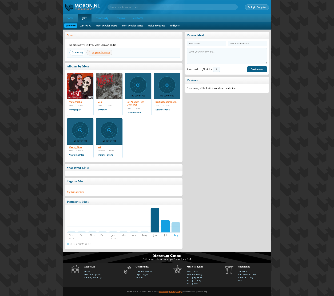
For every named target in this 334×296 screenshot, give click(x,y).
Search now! (192, 271)
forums (121, 18)
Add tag (79, 52)
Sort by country (194, 280)
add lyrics (175, 25)
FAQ (240, 280)
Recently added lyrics (94, 277)
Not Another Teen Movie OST (135, 103)
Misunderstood (163, 109)
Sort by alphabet (194, 277)
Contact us (243, 271)
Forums (139, 277)
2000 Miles (102, 109)
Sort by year (192, 283)
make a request (156, 25)
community (102, 18)
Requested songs (194, 274)
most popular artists (106, 25)
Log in (138, 274)
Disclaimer (163, 291)
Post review (257, 69)
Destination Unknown (166, 102)
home (70, 18)
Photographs (75, 102)
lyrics (84, 18)
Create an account (144, 271)
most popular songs (132, 25)
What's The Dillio (76, 154)
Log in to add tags (75, 191)
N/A (99, 147)
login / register (258, 7)
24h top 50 (85, 25)
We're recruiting (245, 277)
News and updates (92, 274)
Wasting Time (75, 147)
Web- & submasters (247, 274)
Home (87, 271)
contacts (138, 18)
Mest (100, 102)
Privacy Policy (175, 291)
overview (70, 25)
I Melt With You (134, 112)
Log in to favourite (101, 52)
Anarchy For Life (105, 154)
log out (146, 274)
